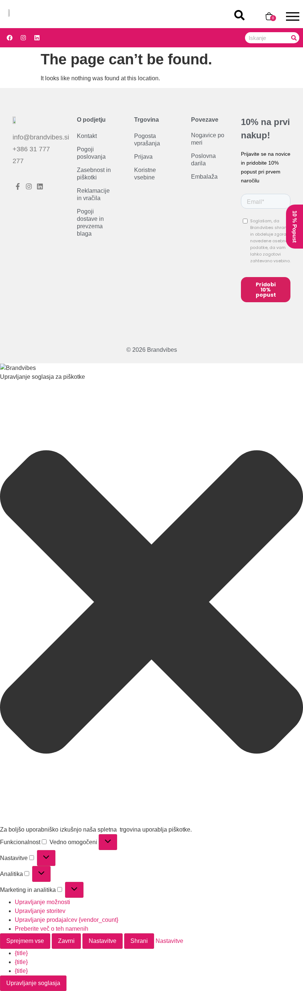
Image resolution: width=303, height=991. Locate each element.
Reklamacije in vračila (93, 195)
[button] (151, 603)
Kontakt (87, 136)
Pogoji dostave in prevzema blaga (90, 223)
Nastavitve (102, 941)
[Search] (293, 37)
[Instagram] (23, 38)
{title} (21, 953)
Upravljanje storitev (40, 911)
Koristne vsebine (145, 174)
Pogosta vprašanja (147, 140)
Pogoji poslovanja (91, 153)
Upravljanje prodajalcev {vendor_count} (66, 920)
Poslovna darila (203, 160)
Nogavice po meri (207, 139)
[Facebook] (10, 38)
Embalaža (204, 177)
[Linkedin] (37, 38)
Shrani (139, 941)
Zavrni (66, 941)
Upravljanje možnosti (42, 902)
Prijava (143, 157)
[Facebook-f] (18, 186)
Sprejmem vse (25, 941)
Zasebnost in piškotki (94, 174)
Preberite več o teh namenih (51, 929)
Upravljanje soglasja (33, 983)
